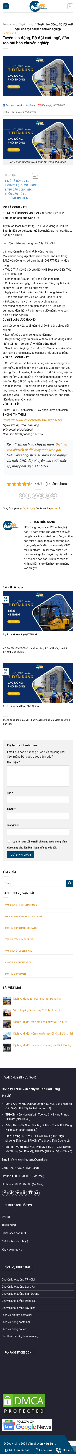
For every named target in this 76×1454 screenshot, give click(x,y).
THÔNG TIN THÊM (17, 198)
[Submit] (69, 883)
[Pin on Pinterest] (48, 496)
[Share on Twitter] (35, 496)
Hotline (67, 1450)
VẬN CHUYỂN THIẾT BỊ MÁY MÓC (21, 905)
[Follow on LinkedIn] (30, 1193)
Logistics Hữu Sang (25, 105)
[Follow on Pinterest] (24, 1193)
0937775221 (18, 1168)
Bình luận (13, 762)
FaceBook (45, 1450)
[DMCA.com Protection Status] (24, 1404)
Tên (10, 792)
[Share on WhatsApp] (22, 496)
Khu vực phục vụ (12, 1249)
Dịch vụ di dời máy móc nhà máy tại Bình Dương (42, 1045)
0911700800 (23, 1176)
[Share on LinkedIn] (54, 496)
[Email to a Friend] (41, 496)
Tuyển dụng (26, 24)
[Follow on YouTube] (37, 1193)
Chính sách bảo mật (14, 1233)
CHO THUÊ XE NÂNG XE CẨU (19, 962)
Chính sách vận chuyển (15, 1241)
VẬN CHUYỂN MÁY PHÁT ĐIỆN (19, 939)
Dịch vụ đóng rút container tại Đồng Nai (37, 998)
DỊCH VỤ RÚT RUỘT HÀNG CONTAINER (24, 916)
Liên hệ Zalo (22, 1450)
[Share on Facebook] (28, 496)
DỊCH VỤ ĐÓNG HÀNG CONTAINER (21, 928)
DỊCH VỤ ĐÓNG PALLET (16, 974)
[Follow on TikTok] (11, 1193)
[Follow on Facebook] (5, 1193)
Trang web (13, 825)
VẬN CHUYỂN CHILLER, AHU (18, 951)
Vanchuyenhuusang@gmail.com (30, 1159)
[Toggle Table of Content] (33, 176)
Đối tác (6, 1216)
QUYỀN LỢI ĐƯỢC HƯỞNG (22, 185)
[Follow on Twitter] (18, 1193)
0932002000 (23, 1184)
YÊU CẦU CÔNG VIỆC (19, 189)
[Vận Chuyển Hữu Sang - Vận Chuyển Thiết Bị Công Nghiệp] (38, 6)
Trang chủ (9, 24)
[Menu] (6, 6)
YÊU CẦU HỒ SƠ (16, 193)
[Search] (70, 6)
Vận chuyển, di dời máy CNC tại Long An (37, 1010)
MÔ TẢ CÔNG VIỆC (18, 181)
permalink (55, 508)
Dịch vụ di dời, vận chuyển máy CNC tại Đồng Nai (43, 1033)
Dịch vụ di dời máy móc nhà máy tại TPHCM (40, 1022)
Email (11, 809)
